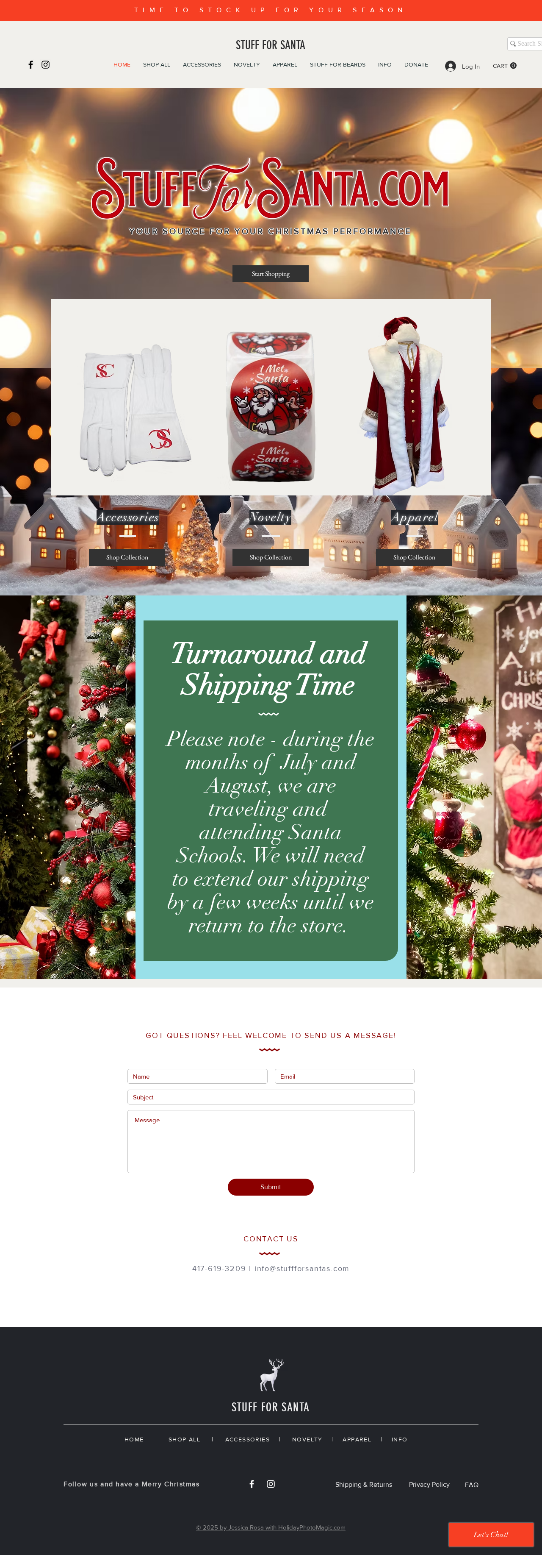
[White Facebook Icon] (251, 1484)
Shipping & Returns (363, 1484)
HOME (134, 1439)
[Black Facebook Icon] (30, 64)
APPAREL (357, 1439)
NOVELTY (307, 1439)
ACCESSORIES (247, 1439)
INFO (400, 1439)
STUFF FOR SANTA (270, 45)
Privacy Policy (429, 1484)
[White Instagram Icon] (270, 1484)
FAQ (471, 1484)
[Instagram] (45, 64)
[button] (505, 65)
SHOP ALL (184, 1439)
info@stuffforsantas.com (302, 1268)
